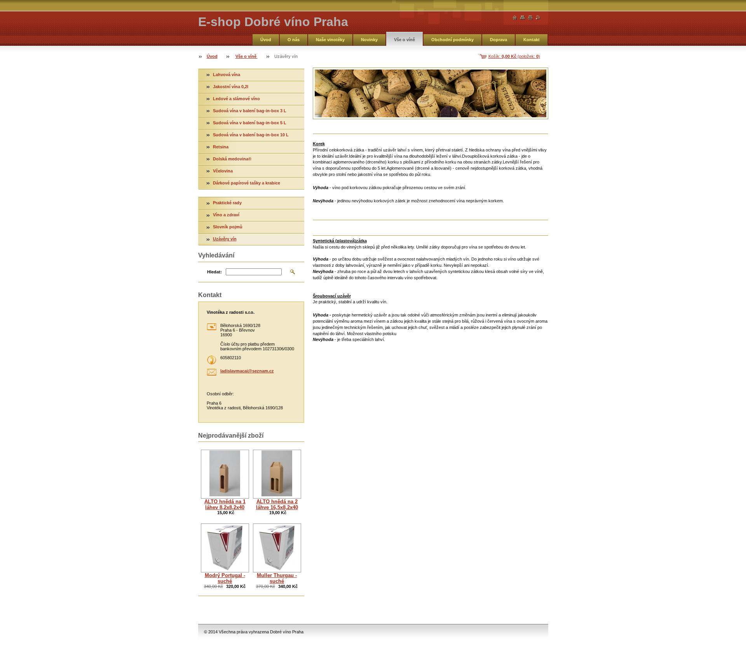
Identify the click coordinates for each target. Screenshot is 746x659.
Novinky (369, 39)
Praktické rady (227, 202)
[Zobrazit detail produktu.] (225, 474)
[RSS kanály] (538, 18)
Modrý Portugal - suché (225, 578)
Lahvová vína (226, 74)
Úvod (265, 39)
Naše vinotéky (330, 39)
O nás (294, 39)
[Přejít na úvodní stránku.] (514, 18)
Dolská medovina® (233, 158)
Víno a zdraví (226, 214)
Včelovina (223, 171)
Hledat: (214, 272)
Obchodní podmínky (452, 39)
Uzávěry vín (225, 238)
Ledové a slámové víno (236, 98)
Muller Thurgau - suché (277, 578)
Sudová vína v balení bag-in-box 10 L (251, 134)
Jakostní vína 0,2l (230, 86)
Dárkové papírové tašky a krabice (246, 183)
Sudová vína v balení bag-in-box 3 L (249, 110)
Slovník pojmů (227, 226)
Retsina (220, 146)
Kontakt (531, 39)
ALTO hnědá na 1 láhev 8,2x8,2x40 (225, 504)
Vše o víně (404, 39)
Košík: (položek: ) (514, 56)
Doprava (498, 39)
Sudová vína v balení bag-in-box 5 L (249, 122)
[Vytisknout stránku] (530, 18)
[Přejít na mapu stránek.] (522, 18)
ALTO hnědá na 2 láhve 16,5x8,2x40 (277, 504)
